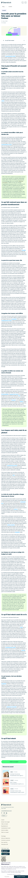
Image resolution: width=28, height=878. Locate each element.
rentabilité (14, 319)
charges (23, 650)
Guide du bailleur (4, 830)
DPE (14, 475)
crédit (21, 627)
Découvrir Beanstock (5, 838)
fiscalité (24, 250)
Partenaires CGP (4, 844)
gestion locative (11, 524)
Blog (3, 6)
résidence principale (11, 706)
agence (15, 509)
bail (19, 395)
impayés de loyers (14, 394)
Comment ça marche (5, 840)
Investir (2, 819)
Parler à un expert (5, 832)
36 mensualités (4, 394)
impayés (13, 400)
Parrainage (3, 836)
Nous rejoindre (4, 842)
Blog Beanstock (4, 826)
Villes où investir (4, 823)
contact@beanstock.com (6, 810)
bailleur (21, 401)
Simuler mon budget (5, 821)
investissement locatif (6, 144)
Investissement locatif (5, 828)
